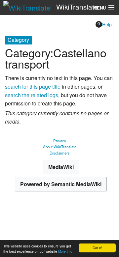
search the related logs (31, 95)
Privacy (59, 140)
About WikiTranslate (59, 146)
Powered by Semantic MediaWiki (60, 184)
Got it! (97, 247)
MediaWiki (61, 167)
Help (107, 24)
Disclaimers (60, 153)
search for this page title (32, 86)
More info (65, 251)
